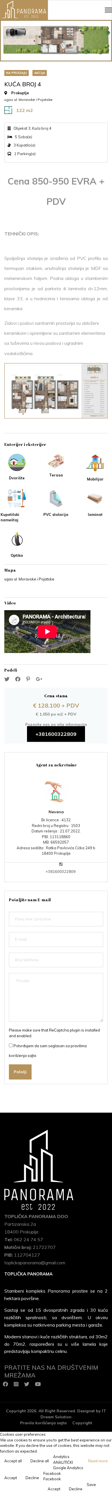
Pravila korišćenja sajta (43, 1422)
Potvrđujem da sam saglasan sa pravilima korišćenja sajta (48, 1051)
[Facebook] (5, 1384)
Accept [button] (10, 1477)
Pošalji (20, 1072)
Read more (98, 1461)
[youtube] (38, 1384)
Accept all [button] (13, 1461)
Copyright (82, 1422)
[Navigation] (108, 10)
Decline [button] (32, 1477)
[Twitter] (26, 1384)
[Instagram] (16, 1384)
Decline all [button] (39, 1461)
